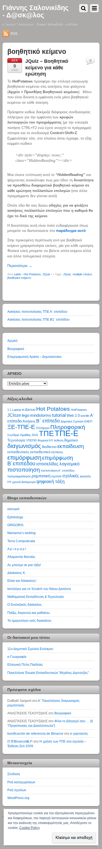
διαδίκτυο (49, 447)
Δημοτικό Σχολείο (72, 421)
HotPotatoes (79, 409)
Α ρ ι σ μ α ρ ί (16, 549)
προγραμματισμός (19, 476)
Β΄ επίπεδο (48, 421)
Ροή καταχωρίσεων (21, 782)
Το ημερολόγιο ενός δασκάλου (29, 620)
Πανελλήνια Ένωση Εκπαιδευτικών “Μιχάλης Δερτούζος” (48, 672)
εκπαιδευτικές (18, 452)
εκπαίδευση (70, 446)
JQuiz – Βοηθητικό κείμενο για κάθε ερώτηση (46, 67)
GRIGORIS (15, 525)
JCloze (14, 415)
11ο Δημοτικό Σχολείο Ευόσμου (30, 649)
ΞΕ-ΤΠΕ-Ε (21, 427)
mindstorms (40, 415)
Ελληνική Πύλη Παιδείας (25, 664)
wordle (85, 415)
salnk (17, 274)
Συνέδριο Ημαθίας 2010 (22, 435)
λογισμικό (69, 463)
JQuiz (46, 274)
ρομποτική (41, 476)
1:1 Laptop (14, 409)
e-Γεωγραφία (16, 656)
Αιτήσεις (29, 421)
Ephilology (15, 517)
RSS (14, 34)
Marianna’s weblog (21, 533)
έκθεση (58, 440)
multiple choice (82, 274)
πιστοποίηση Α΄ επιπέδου (58, 470)
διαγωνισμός (24, 446)
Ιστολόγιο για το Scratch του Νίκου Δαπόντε (39, 589)
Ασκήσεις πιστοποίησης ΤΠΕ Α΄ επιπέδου (37, 311)
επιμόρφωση (24, 457)
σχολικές (70, 476)
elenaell (13, 509)
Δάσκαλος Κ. (16, 573)
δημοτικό (71, 440)
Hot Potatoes (32, 274)
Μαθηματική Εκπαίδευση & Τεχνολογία (35, 596)
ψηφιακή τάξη (50, 481)
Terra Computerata (21, 541)
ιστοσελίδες (47, 464)
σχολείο (56, 476)
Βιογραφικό (15, 349)
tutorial (59, 415)
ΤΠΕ (46, 433)
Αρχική (12, 340)
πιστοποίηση (23, 469)
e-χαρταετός (79, 733)
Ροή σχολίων (16, 790)
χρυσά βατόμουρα (24, 482)
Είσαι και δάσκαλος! (21, 580)
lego (25, 415)
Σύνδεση (13, 774)
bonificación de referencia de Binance (35, 733)
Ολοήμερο (43, 428)
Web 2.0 (73, 416)
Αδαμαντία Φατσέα (21, 556)
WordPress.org (18, 798)
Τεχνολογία (16, 440)
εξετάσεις (57, 452)
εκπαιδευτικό (40, 452)
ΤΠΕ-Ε (66, 433)
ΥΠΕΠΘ (31, 440)
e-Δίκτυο (28, 410)
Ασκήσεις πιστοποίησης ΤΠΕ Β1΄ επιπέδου (38, 319)
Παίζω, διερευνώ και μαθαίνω (28, 612)
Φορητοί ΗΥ (45, 440)
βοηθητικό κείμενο (19, 277)
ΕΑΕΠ (88, 421)
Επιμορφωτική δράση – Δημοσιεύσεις (34, 356)
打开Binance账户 (20, 741)
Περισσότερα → (19, 266)
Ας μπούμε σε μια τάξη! (24, 565)
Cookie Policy (29, 828)
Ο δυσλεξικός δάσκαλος (24, 604)
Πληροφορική (67, 427)
